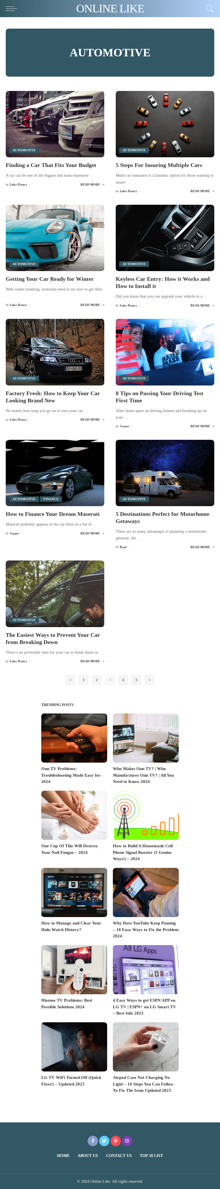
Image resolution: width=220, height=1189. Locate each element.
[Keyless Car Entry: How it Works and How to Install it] (165, 238)
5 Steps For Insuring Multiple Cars (159, 165)
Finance (50, 499)
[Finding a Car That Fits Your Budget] (55, 124)
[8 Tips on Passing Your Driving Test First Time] (165, 352)
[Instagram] (127, 1141)
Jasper (124, 426)
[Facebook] (93, 1141)
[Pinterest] (116, 1141)
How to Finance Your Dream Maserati (53, 514)
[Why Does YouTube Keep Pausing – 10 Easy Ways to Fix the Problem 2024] (146, 892)
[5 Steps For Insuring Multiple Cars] (165, 124)
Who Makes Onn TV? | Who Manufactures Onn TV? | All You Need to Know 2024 (143, 775)
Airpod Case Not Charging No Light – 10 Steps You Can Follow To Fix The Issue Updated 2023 (143, 1084)
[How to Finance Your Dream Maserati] (55, 473)
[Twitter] (104, 1141)
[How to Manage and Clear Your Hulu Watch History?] (74, 892)
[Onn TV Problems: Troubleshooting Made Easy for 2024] (74, 738)
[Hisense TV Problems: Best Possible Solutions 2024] (74, 970)
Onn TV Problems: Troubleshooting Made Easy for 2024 (71, 775)
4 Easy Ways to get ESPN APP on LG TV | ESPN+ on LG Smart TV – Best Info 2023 (144, 1006)
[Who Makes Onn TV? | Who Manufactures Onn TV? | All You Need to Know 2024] (146, 738)
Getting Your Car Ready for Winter (50, 279)
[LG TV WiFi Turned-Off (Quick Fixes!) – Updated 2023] (74, 1047)
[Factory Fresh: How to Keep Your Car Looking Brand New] (55, 352)
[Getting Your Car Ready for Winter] (55, 238)
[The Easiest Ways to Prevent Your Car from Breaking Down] (55, 593)
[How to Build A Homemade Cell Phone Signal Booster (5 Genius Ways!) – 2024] (146, 815)
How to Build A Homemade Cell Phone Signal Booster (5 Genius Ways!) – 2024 (143, 852)
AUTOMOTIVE (24, 150)
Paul (123, 547)
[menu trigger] (13, 8)
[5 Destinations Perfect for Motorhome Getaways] (165, 473)
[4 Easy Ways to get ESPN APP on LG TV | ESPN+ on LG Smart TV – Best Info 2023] (146, 970)
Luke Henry (18, 184)
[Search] (208, 8)
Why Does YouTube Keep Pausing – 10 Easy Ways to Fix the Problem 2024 (146, 929)
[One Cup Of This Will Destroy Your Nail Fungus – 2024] (74, 815)
